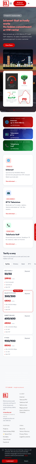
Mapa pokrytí (23, 408)
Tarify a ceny (23, 405)
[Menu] (11, 3)
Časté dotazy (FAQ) (9, 431)
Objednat (27, 271)
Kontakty (5, 437)
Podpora (5, 429)
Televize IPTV (23, 400)
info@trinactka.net (19, 387)
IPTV (29, 264)
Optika (7, 264)
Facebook (6, 442)
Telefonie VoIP (24, 402)
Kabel (23, 264)
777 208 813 (8, 387)
